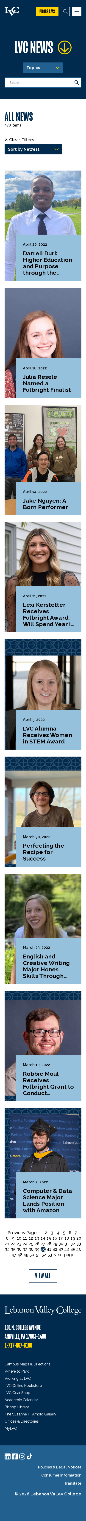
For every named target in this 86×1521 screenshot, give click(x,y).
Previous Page (22, 1232)
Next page (64, 1254)
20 (78, 1238)
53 (49, 1254)
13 (37, 1238)
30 (60, 1243)
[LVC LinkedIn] (8, 1456)
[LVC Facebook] (15, 1456)
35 (13, 1249)
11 (25, 1238)
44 (66, 1249)
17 (61, 1238)
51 (38, 1254)
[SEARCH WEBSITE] (65, 11)
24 (25, 1243)
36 (19, 1249)
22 (13, 1243)
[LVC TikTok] (30, 1456)
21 (7, 1243)
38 (31, 1249)
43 (60, 1249)
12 (31, 1238)
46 (78, 1249)
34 (7, 1249)
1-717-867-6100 (18, 1345)
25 (31, 1243)
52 (44, 1254)
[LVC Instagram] (22, 1456)
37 (25, 1249)
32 (72, 1243)
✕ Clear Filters (19, 139)
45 (72, 1249)
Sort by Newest (23, 149)
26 (37, 1243)
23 (19, 1243)
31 (67, 1243)
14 (43, 1238)
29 (55, 1243)
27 (43, 1243)
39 (37, 1249)
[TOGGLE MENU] (76, 11)
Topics (33, 67)
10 (19, 1238)
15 (49, 1238)
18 (67, 1238)
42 (55, 1249)
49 (25, 1254)
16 (55, 1238)
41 (49, 1249)
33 (78, 1243)
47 (13, 1254)
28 (49, 1243)
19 (73, 1238)
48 (19, 1254)
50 (31, 1254)
